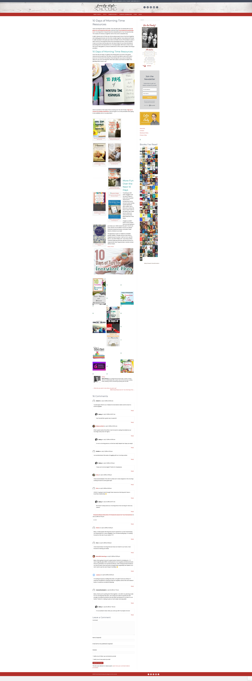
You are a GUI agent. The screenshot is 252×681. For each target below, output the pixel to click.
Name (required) (97, 637)
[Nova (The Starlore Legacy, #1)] (141, 176)
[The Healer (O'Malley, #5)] (148, 227)
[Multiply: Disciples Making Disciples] (151, 203)
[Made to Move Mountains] (148, 251)
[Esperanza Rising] (151, 219)
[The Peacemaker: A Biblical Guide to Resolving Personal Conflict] (146, 219)
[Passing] (143, 227)
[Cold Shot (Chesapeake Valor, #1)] (141, 164)
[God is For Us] (141, 148)
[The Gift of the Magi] (146, 211)
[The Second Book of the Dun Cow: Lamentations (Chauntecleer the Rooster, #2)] (148, 199)
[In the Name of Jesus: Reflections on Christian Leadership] (146, 215)
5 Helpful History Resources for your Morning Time (114, 163)
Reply (132, 410)
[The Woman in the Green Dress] (146, 239)
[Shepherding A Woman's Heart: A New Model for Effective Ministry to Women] (141, 203)
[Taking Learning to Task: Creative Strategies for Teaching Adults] (151, 215)
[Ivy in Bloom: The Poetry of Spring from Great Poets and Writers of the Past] (146, 250)
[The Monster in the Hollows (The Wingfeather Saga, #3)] (151, 255)
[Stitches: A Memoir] (151, 183)
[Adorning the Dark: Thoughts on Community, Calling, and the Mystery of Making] (156, 247)
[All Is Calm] (143, 231)
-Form (112, 246)
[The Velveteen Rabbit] (151, 176)
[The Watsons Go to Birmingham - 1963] (156, 219)
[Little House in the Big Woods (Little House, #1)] (143, 235)
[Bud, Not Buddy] (143, 255)
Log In (140, 14)
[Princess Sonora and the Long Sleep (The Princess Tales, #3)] (141, 243)
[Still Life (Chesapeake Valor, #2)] (156, 160)
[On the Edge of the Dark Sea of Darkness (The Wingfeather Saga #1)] (154, 243)
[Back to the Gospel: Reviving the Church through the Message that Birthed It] (148, 168)
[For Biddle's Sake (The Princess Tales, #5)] (148, 239)
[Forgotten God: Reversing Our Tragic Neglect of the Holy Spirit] (143, 207)
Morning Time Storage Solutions (99, 244)
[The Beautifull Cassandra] (154, 180)
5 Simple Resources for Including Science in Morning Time (99, 164)
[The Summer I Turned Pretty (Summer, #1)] (146, 172)
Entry (109, 246)
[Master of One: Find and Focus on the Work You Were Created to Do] (146, 188)
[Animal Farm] (148, 247)
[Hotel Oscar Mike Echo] (148, 172)
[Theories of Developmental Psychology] (151, 148)
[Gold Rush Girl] (151, 243)
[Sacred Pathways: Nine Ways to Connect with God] (151, 196)
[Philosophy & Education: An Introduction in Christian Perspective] (156, 152)
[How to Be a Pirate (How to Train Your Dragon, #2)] (151, 223)
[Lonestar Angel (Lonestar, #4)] (146, 231)
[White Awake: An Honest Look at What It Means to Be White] (148, 219)
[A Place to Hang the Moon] (143, 160)
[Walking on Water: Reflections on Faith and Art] (154, 188)
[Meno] (143, 259)
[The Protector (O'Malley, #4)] (151, 227)
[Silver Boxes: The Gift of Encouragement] (156, 184)
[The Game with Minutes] (143, 172)
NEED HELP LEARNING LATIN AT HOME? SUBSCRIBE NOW (125, 1)
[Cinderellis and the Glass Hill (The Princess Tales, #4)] (151, 239)
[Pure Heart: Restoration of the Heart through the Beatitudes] (143, 188)
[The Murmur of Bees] (143, 219)
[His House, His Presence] (151, 168)
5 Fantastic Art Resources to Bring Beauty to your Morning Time (99, 213)
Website (95, 650)
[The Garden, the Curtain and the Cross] (141, 168)
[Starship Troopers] (156, 208)
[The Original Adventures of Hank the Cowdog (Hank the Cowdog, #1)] (143, 168)
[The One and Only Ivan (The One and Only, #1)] (156, 251)
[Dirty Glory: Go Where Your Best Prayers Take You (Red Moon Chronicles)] (154, 172)
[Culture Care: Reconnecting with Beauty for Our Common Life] (156, 211)
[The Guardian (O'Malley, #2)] (156, 227)
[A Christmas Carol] (154, 211)
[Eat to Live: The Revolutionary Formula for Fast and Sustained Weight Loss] (146, 192)
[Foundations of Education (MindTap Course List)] (143, 156)
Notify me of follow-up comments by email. (105, 656)
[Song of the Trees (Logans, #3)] (141, 223)
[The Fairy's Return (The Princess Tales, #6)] (151, 235)
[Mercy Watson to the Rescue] (154, 235)
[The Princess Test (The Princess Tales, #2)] (141, 247)
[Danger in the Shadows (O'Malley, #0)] (141, 227)
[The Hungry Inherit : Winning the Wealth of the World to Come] (151, 180)
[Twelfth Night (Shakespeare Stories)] (151, 207)
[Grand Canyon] (148, 183)
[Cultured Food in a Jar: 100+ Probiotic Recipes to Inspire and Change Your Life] (141, 191)
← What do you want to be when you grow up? (104, 388)
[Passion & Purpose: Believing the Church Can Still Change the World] (154, 156)
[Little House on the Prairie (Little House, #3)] (141, 235)
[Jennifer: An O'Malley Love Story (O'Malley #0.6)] (154, 223)
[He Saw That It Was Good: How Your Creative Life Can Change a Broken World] (143, 196)
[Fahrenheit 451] (143, 251)
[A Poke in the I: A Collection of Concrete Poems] (141, 199)
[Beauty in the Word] (156, 215)
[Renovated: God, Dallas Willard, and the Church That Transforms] (156, 164)
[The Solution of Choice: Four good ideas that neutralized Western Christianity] (154, 164)
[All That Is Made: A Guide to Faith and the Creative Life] (154, 191)
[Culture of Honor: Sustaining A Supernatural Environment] (146, 176)
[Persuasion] (156, 180)
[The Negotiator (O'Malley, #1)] (141, 231)
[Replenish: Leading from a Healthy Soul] (141, 156)
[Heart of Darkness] (141, 251)
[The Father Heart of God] (143, 176)
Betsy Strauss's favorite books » (151, 263)
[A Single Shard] (141, 172)
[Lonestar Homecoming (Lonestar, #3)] (148, 231)
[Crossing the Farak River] (143, 239)
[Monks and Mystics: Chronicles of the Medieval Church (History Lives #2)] (143, 247)
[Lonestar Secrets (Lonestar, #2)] (151, 231)
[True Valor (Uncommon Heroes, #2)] (146, 160)
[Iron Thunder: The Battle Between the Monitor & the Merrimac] (141, 188)
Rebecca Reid (100, 426)
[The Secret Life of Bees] (154, 184)
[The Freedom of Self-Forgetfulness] (154, 255)
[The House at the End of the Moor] (151, 247)
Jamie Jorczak (114, 674)
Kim (97, 488)
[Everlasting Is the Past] (146, 203)
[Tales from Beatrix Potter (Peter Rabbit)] (154, 176)
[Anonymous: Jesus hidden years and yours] (151, 172)
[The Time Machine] (146, 184)
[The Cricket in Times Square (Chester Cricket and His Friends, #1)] (143, 152)
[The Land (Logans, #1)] (146, 223)
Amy (97, 475)
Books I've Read (148, 144)
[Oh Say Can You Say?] (156, 195)
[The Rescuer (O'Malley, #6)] (146, 227)
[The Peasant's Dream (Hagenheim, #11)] (146, 243)
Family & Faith (97, 14)
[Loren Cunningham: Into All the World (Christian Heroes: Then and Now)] (154, 203)
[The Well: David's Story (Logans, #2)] (143, 223)
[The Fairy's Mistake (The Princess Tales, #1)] (156, 243)
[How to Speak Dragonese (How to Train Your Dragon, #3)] (148, 223)
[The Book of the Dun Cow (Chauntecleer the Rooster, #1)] (148, 203)
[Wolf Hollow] (156, 168)
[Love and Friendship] (148, 180)
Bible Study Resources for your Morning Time (99, 139)
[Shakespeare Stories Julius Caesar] (154, 207)
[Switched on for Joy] (151, 156)
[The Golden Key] (156, 203)
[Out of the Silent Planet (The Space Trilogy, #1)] (148, 255)
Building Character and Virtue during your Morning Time (114, 139)
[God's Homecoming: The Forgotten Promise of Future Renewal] (143, 148)
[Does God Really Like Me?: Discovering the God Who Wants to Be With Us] (148, 164)
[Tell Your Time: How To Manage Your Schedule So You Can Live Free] (154, 196)
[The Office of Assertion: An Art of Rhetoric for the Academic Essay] (154, 215)
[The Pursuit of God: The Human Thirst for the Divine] (156, 255)
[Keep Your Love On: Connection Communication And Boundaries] (156, 172)
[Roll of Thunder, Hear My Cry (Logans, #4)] (154, 219)
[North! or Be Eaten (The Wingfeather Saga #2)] (148, 235)
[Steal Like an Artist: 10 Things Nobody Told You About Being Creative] (141, 195)
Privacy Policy (143, 135)
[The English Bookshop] (148, 192)
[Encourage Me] (143, 180)
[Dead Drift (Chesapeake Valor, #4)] (151, 160)
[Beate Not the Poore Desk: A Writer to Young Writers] (156, 200)
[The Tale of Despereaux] (146, 255)
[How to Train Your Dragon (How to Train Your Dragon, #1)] (156, 223)
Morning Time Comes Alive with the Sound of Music (114, 195)
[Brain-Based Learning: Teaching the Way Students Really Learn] (154, 152)
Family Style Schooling (100, 674)
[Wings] (143, 184)
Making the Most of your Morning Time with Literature (114, 188)
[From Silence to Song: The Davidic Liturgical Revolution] (148, 156)
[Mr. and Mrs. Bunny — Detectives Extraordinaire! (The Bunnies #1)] (148, 176)
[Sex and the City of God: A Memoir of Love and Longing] (156, 176)
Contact (142, 130)
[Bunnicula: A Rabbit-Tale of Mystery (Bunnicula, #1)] (146, 180)
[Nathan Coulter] (151, 199)
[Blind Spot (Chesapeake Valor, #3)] (154, 160)
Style (104, 14)
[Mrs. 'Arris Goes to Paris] (151, 188)
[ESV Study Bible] (151, 211)
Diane (97, 528)
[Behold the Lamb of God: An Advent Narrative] (148, 211)
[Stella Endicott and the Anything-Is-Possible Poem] (146, 235)
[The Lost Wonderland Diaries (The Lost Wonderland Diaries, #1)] (154, 247)
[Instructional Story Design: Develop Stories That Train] (151, 152)
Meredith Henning (101, 556)
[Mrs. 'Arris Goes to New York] (148, 187)
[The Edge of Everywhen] (156, 231)
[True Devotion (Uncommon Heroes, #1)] (148, 160)
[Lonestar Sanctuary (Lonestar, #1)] (154, 231)
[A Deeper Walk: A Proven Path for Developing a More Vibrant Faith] (143, 164)
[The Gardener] (141, 183)
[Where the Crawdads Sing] (156, 192)
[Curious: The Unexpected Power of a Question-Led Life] (141, 215)
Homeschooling (112, 14)
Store (135, 14)
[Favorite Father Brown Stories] (146, 196)
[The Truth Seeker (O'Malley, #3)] (154, 227)
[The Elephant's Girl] (148, 243)
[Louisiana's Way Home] (143, 211)
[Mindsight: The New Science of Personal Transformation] (148, 148)
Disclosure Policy (144, 133)
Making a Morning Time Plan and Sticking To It (114, 220)
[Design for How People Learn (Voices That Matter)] (148, 152)
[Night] (141, 152)
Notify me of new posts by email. (102, 659)
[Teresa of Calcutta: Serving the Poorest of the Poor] (154, 239)
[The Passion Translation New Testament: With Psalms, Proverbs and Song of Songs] (156, 156)
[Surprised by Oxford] (141, 180)
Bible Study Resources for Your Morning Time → (122, 390)
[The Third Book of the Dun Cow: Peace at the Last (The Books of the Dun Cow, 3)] (146, 199)
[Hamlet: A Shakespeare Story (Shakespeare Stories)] (148, 207)
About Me (142, 128)
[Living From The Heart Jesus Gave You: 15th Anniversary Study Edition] (154, 168)
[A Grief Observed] (146, 152)
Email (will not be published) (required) (103, 644)
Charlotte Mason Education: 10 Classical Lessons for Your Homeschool (112, 515)
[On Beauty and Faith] (148, 195)
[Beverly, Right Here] (141, 211)
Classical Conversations (125, 14)
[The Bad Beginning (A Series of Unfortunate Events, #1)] (141, 255)
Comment (95, 620)
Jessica (98, 575)
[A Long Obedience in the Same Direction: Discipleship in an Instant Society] (141, 207)
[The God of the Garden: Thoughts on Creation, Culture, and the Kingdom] (154, 200)
